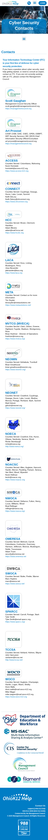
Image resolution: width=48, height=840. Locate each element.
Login (42, 3)
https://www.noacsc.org (15, 480)
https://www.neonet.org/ (15, 408)
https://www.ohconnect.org (16, 202)
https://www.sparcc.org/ (15, 622)
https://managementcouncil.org (18, 108)
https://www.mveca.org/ (15, 339)
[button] (35, 2)
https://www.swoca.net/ (15, 584)
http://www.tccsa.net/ (14, 660)
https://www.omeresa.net (15, 556)
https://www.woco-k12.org (16, 697)
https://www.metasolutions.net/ (18, 305)
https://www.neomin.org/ (15, 369)
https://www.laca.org (13, 273)
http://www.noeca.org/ (14, 446)
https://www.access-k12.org (16, 171)
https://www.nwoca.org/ (15, 511)
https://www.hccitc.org (14, 233)
